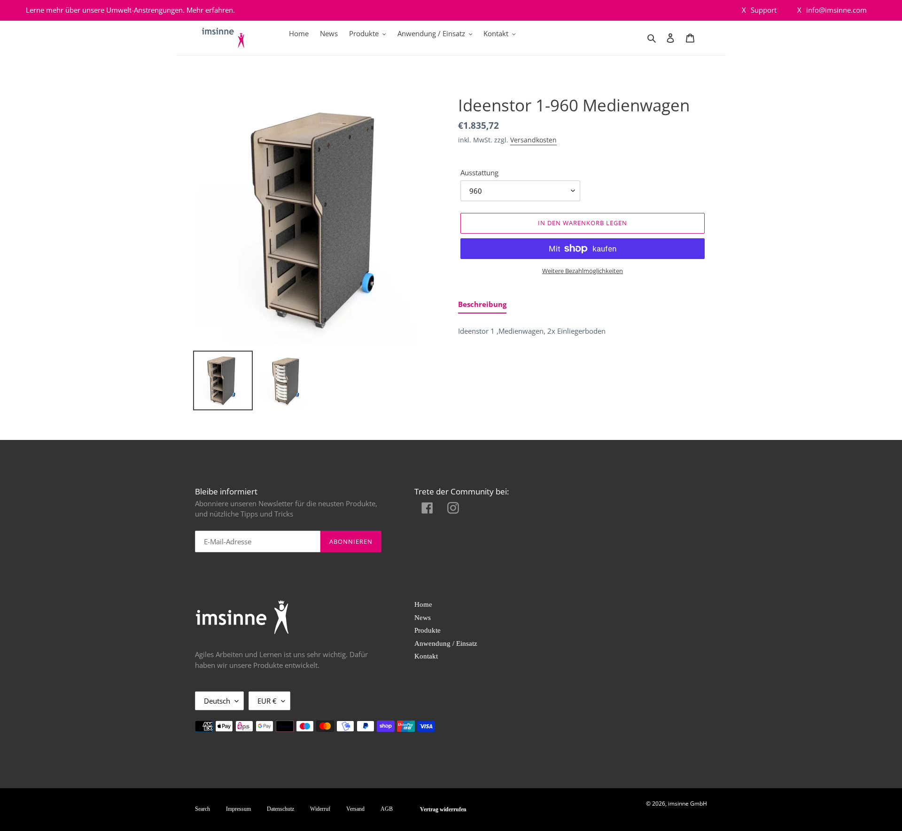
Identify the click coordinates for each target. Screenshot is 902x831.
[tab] (482, 306)
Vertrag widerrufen (443, 809)
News (422, 617)
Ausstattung (479, 172)
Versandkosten (533, 139)
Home (423, 604)
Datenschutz (280, 809)
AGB (387, 809)
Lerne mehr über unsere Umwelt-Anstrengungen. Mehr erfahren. (130, 10)
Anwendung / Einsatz (445, 643)
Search (202, 809)
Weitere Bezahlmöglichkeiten (582, 271)
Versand (355, 809)
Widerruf (320, 809)
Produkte (427, 630)
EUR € (267, 701)
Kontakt (426, 656)
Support (759, 10)
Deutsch (217, 701)
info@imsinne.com (832, 10)
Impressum (238, 809)
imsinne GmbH (687, 803)
